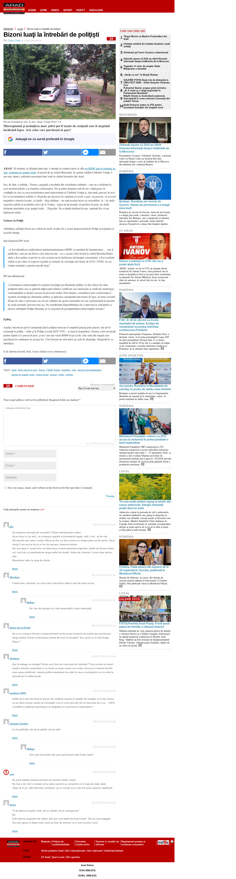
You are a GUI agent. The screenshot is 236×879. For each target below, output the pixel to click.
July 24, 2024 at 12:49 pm (104, 600)
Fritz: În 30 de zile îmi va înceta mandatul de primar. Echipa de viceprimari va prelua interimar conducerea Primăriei (139, 325)
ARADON (8, 29)
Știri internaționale (75, 850)
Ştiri (43, 10)
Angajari (96, 10)
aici (42, 509)
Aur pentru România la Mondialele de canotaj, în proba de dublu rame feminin (145, 387)
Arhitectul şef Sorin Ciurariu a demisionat (146, 52)
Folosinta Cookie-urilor (82, 843)
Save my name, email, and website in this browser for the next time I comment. (50, 487)
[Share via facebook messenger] (90, 152)
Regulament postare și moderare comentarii (133, 843)
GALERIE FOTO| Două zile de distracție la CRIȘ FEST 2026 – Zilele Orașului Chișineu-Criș (147, 82)
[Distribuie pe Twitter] (62, 152)
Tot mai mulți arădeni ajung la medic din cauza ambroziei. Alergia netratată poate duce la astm (145, 505)
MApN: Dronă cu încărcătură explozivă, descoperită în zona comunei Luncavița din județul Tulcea (147, 98)
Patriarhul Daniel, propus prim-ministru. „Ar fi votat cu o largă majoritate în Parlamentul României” (145, 90)
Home (32, 10)
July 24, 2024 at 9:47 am (104, 524)
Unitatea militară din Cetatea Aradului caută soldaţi (147, 45)
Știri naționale (94, 850)
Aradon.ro (29, 841)
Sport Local (58, 857)
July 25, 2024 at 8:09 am (104, 690)
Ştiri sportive (131, 355)
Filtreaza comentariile (102, 384)
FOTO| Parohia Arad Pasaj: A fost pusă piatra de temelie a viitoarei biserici (144, 625)
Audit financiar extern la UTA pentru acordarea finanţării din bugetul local (143, 106)
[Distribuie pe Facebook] (23, 152)
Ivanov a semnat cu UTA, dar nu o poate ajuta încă (141, 263)
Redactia (45, 841)
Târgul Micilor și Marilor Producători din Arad (145, 37)
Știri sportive (73, 857)
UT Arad (126, 230)
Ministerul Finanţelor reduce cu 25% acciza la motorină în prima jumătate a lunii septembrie (143, 439)
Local (20, 29)
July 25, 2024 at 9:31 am (104, 721)
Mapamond (128, 114)
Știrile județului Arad (52, 850)
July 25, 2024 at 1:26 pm (104, 746)
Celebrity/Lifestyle (113, 850)
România (126, 171)
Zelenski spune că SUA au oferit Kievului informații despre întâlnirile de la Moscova (146, 60)
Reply (15, 569)
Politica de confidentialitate (60, 843)
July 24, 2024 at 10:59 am (104, 625)
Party (80, 10)
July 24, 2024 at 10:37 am (104, 575)
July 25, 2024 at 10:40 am (104, 802)
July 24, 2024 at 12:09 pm (104, 656)
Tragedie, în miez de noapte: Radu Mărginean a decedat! (142, 67)
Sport (67, 10)
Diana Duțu (14, 40)
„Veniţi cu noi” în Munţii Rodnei (141, 74)
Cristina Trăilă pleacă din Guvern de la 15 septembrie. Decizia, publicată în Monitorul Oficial (144, 570)
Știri (26, 850)
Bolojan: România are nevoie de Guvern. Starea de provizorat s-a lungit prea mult (144, 204)
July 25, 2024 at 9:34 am (104, 772)
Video (55, 10)
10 (111, 39)
